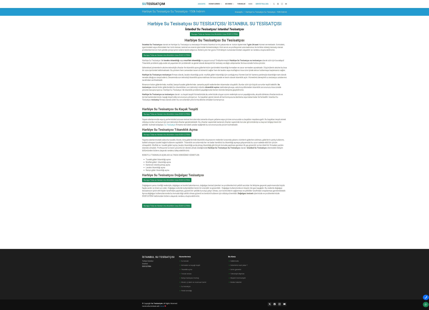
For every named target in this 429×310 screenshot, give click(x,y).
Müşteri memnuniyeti (238, 278)
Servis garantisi (235, 269)
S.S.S (250, 4)
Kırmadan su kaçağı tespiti (190, 265)
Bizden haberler (236, 282)
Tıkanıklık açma (186, 269)
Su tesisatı (185, 261)
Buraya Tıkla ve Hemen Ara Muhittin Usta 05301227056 (214, 34)
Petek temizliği (186, 290)
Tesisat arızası (186, 274)
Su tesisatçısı (185, 286)
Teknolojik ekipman (237, 274)
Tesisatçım (153, 4)
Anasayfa (201, 4)
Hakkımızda (234, 261)
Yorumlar (241, 4)
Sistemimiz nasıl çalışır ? (238, 265)
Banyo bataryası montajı (190, 278)
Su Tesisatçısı (170, 124)
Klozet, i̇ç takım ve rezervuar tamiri (193, 282)
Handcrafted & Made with (153, 306)
